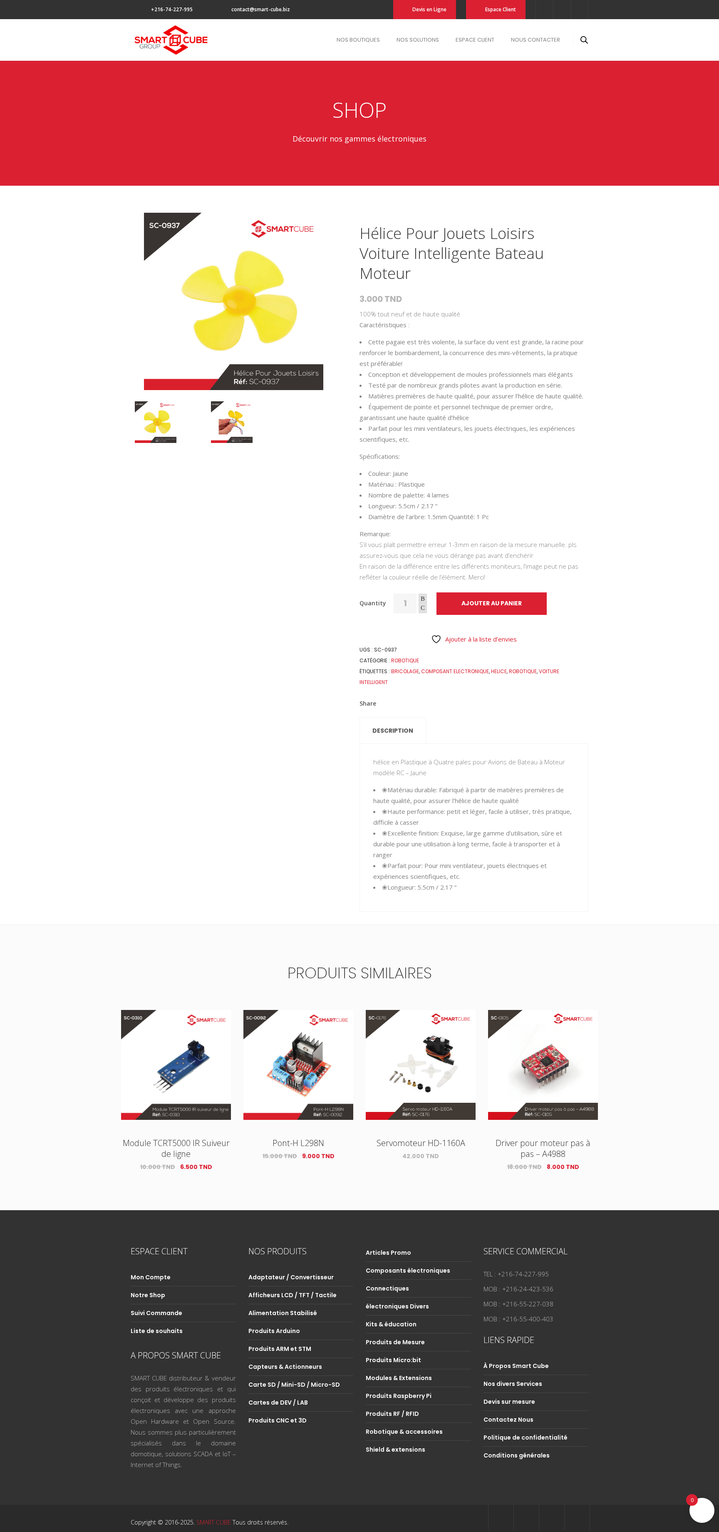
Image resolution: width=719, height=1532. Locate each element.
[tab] (393, 730)
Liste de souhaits (157, 1331)
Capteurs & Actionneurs (285, 1367)
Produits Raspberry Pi (398, 1396)
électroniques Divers (397, 1306)
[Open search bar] (584, 39)
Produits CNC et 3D (277, 1420)
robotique (523, 671)
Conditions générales (516, 1455)
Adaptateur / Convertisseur (291, 1277)
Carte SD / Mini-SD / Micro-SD (294, 1384)
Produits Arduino (274, 1331)
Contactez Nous (508, 1419)
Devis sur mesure (509, 1402)
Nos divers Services (512, 1384)
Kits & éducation (391, 1324)
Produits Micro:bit (393, 1360)
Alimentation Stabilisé (282, 1313)
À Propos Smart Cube (516, 1366)
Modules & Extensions (399, 1378)
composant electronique (455, 671)
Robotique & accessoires (404, 1432)
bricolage (405, 671)
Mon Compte (151, 1277)
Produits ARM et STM (279, 1349)
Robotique (405, 660)
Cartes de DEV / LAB (278, 1402)
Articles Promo (388, 1252)
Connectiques (387, 1288)
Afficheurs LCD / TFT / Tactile (292, 1295)
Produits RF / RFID (392, 1414)
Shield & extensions (395, 1449)
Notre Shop (148, 1295)
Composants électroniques (408, 1270)
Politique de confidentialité (525, 1437)
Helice (499, 671)
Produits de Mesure (395, 1342)
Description (392, 730)
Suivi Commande (156, 1313)
